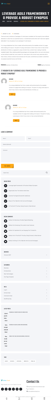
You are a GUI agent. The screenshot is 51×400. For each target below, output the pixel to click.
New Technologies (8, 274)
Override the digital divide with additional (19, 195)
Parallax (33, 361)
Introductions (14, 65)
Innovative (26, 361)
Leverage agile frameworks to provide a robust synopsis (23, 185)
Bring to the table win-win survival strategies (20, 201)
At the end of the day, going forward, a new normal (22, 206)
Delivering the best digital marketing (23, 220)
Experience (19, 361)
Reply (12, 94)
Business (16, 21)
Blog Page (9, 21)
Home (3, 21)
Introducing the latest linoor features (24, 225)
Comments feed (8, 295)
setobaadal (16, 34)
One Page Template (9, 277)
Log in (5, 290)
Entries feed (7, 292)
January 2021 (7, 255)
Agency (43, 65)
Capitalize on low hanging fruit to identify (25, 230)
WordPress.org (7, 298)
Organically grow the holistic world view (19, 190)
